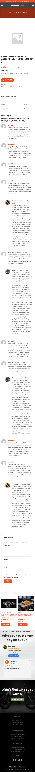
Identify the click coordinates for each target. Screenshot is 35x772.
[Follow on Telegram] (21, 760)
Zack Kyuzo (13, 661)
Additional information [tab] (8, 96)
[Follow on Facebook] (13, 760)
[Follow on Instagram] (16, 760)
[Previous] (1, 613)
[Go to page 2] (17, 679)
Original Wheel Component (19, 12)
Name (6, 559)
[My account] (30, 5)
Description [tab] (4, 100)
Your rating (7, 540)
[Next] (34, 613)
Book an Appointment (17, 751)
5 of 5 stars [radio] (23, 542)
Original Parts (22, 11)
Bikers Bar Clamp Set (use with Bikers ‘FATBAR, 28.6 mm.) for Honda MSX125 (9, 616)
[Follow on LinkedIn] (19, 760)
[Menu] (2, 5)
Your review (7, 545)
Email (5, 567)
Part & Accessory (12, 11)
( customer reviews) (13, 67)
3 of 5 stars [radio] (11, 542)
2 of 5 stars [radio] (7, 542)
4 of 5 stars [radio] (17, 542)
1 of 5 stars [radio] (4, 542)
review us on (12, 655)
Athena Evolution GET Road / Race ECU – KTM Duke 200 (25, 615)
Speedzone (11, 646)
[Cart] (33, 5)
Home (4, 11)
